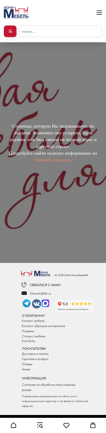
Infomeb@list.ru (40, 293)
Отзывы (27, 364)
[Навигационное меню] (99, 12)
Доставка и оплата (35, 354)
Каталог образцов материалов (43, 326)
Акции (26, 369)
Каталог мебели (33, 321)
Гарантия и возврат (35, 359)
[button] (13, 425)
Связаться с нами (45, 285)
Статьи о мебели (33, 336)
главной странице (52, 159)
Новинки (28, 331)
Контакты (28, 341)
